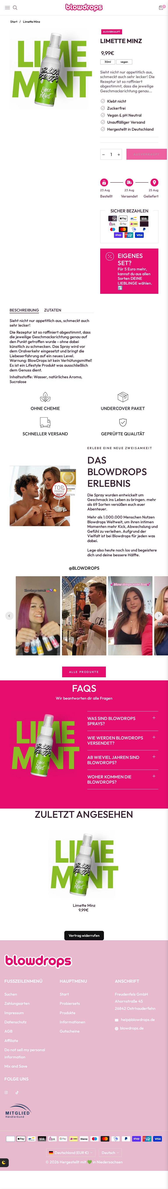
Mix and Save (15, 1066)
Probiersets (70, 1003)
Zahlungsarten (17, 1003)
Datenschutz (15, 1021)
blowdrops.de (132, 1028)
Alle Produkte (84, 672)
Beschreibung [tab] (24, 310)
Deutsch (108, 1152)
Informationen (72, 1021)
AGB (8, 1031)
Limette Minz (84, 905)
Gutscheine (70, 1031)
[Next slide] (158, 616)
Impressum (14, 1012)
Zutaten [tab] (52, 310)
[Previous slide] (9, 616)
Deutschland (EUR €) (72, 1152)
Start (13, 22)
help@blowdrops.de (137, 1019)
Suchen (10, 994)
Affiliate (11, 1040)
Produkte (67, 1012)
